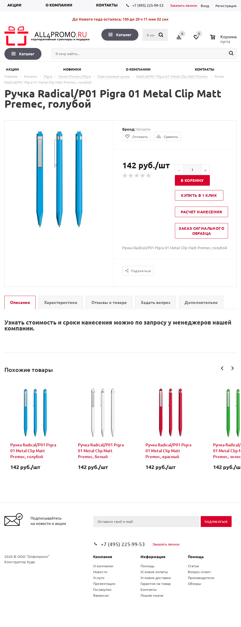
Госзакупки (102, 589)
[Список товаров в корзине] (224, 40)
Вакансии (101, 595)
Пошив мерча (151, 595)
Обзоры (194, 583)
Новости (100, 571)
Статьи (193, 565)
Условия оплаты (154, 571)
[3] (137, 176)
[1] (125, 176)
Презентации (104, 583)
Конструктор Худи (19, 561)
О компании (59, 4)
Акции (14, 4)
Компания (102, 556)
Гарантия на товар (155, 583)
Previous (222, 368)
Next (232, 368)
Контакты (107, 4)
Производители (201, 577)
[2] (131, 176)
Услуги (98, 577)
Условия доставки (155, 577)
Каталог (123, 34)
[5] (149, 176)
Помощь (196, 556)
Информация (152, 556)
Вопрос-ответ (199, 571)
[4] (143, 176)
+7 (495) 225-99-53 (147, 5)
